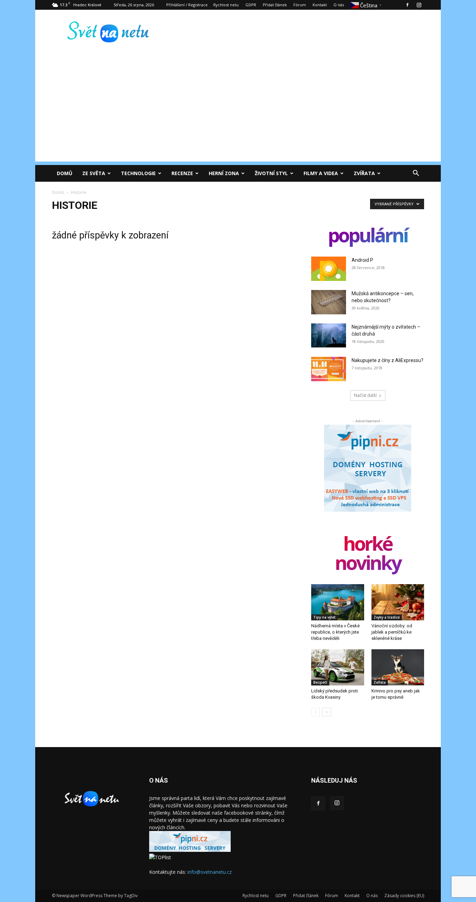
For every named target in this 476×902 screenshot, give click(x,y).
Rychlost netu (226, 4)
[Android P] (328, 269)
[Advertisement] (238, 113)
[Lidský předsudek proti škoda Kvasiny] (337, 667)
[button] (415, 174)
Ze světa (93, 173)
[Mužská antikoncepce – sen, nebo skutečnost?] (328, 302)
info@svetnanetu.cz (209, 872)
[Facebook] (407, 5)
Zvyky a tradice (387, 617)
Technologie (138, 173)
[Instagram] (419, 5)
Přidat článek (275, 4)
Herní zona (224, 173)
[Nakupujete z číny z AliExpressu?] (328, 369)
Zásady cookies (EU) (404, 896)
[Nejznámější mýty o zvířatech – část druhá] (328, 335)
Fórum (299, 4)
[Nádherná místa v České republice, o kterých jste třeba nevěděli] (337, 602)
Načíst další (365, 395)
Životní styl (271, 173)
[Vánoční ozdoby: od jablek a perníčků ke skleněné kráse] (397, 602)
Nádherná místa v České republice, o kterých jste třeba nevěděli (335, 632)
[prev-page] (315, 712)
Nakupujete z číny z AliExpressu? (387, 360)
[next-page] (326, 712)
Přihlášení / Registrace (187, 4)
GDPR (250, 4)
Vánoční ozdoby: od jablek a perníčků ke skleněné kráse (391, 632)
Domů (64, 173)
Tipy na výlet (324, 617)
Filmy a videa (321, 173)
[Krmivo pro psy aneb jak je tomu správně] (397, 667)
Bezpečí (320, 682)
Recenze (182, 173)
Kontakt (320, 4)
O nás (338, 4)
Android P (362, 260)
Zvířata (364, 173)
